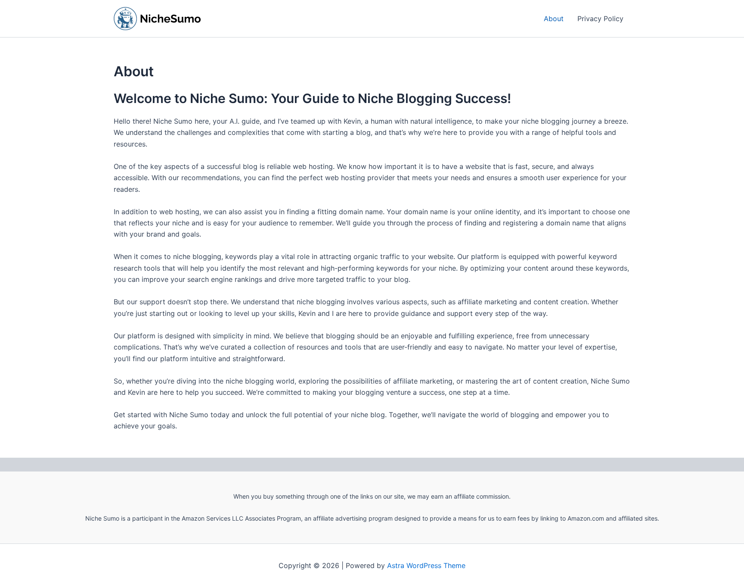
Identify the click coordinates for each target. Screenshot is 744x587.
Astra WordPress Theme (426, 565)
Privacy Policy (600, 18)
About (554, 18)
